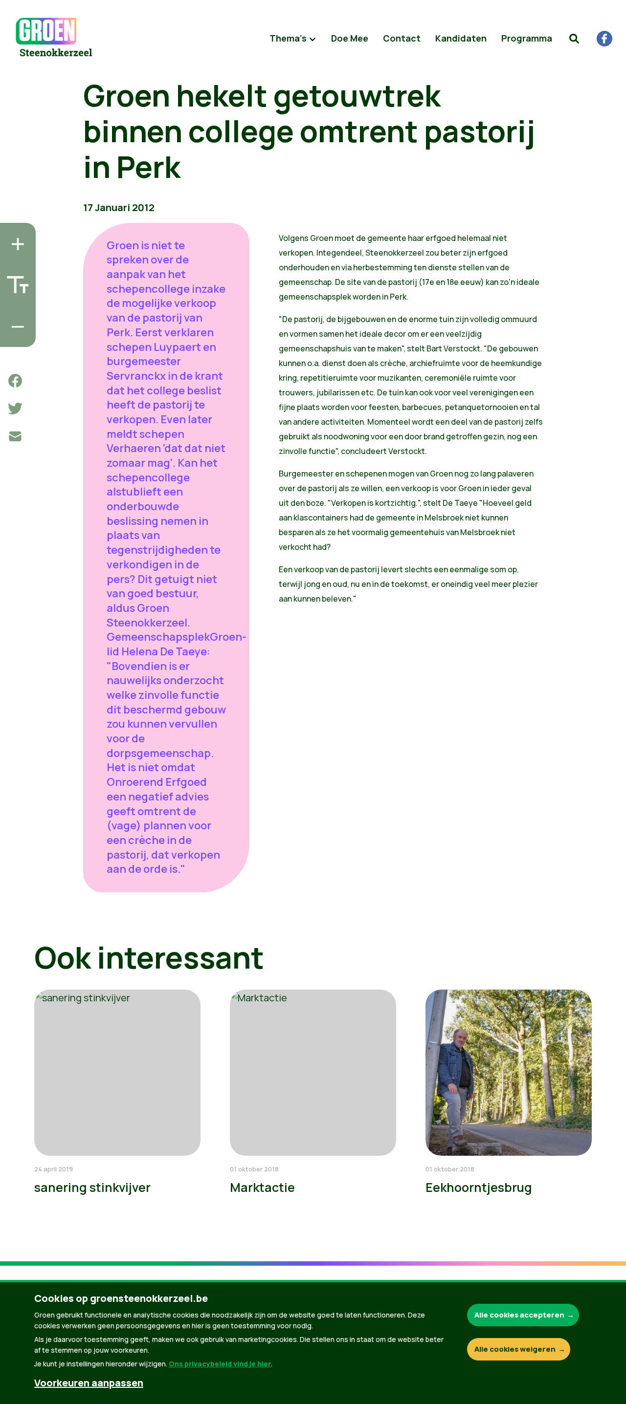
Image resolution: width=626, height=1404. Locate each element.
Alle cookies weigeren (515, 1349)
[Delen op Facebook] (15, 380)
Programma (526, 38)
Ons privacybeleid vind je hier (220, 1363)
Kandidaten (461, 38)
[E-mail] (15, 436)
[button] (574, 38)
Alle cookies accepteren (519, 1315)
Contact (402, 38)
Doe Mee (349, 38)
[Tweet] (15, 408)
